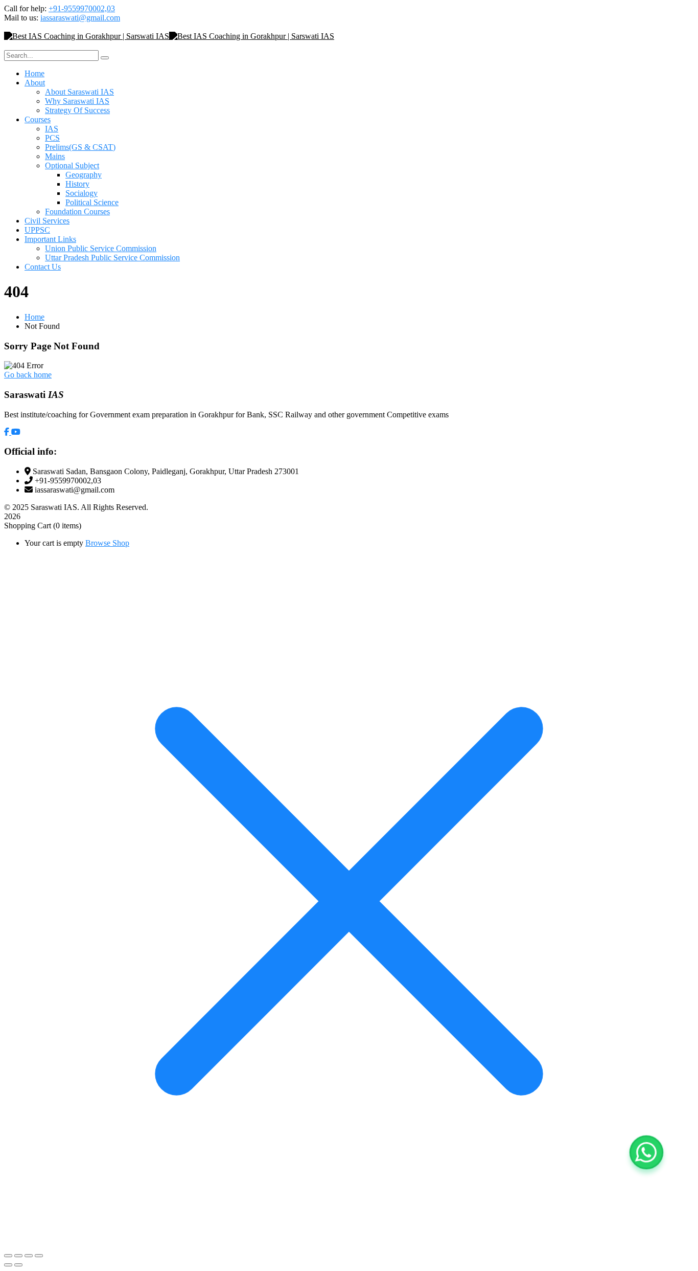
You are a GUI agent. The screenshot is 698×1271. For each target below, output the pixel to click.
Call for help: (25, 8)
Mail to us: (21, 17)
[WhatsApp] (646, 1152)
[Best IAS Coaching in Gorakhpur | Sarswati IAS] (86, 36)
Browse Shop (107, 543)
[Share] (29, 1255)
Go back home (28, 374)
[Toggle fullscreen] (18, 1255)
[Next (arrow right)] (18, 1264)
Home (34, 317)
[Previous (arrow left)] (8, 1264)
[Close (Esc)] (39, 1255)
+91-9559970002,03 (82, 8)
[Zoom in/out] (8, 1255)
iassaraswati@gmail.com (80, 17)
